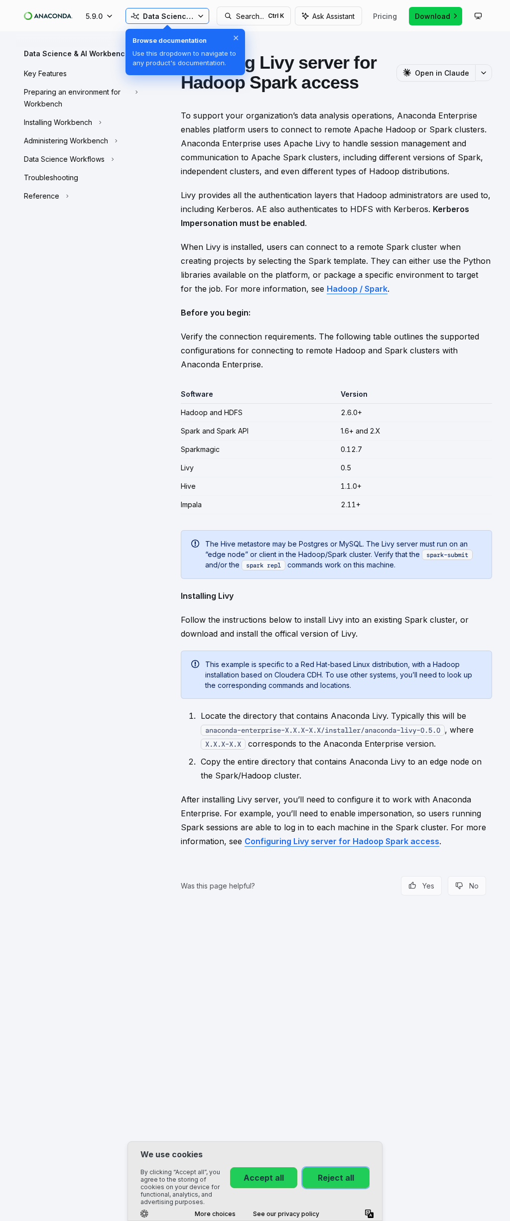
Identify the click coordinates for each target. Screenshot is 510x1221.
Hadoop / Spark (357, 289)
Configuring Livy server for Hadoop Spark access (342, 841)
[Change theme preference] (478, 16)
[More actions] (483, 72)
